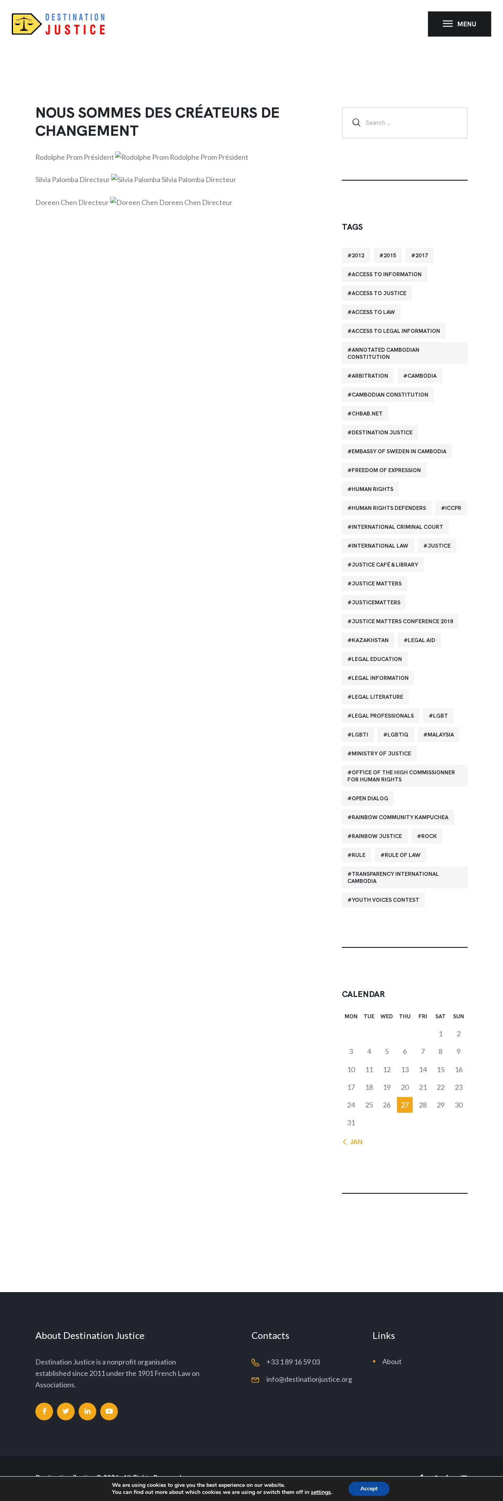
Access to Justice (379, 293)
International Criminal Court (397, 526)
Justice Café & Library (385, 564)
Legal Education (377, 659)
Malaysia (441, 734)
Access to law (373, 312)
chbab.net (367, 413)
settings (321, 1492)
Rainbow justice (377, 836)
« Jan (354, 1141)
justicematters (376, 602)
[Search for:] (405, 122)
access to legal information (396, 330)
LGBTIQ (397, 734)
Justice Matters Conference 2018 (402, 621)
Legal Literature (377, 696)
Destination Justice (382, 432)
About (392, 1361)
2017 (421, 255)
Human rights (372, 489)
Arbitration (370, 375)
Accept (369, 1488)
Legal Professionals (383, 715)
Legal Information (380, 677)
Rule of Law (402, 855)
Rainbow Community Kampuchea (400, 817)
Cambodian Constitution (390, 394)
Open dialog (370, 798)
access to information (387, 274)
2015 (390, 255)
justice (439, 545)
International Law (380, 545)
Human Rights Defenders (389, 507)
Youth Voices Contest (385, 899)
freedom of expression (386, 470)
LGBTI (360, 734)
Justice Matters (377, 583)
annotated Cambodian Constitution (383, 353)
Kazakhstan (370, 640)
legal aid (421, 640)
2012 (358, 255)
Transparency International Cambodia (393, 877)
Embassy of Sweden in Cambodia (399, 451)
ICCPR (453, 507)
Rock (429, 836)
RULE (358, 855)
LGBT (440, 715)
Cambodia (422, 375)
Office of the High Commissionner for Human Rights (401, 776)
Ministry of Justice (381, 753)
